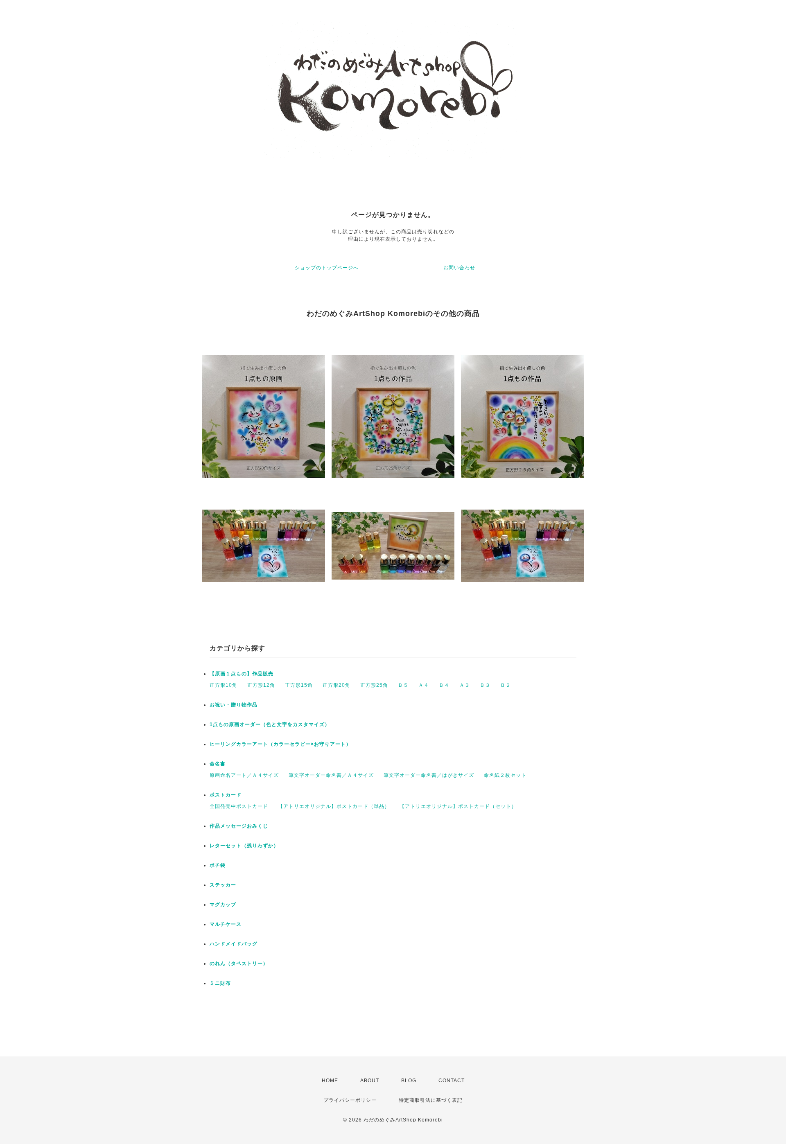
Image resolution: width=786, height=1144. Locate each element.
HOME (330, 1080)
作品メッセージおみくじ (239, 826)
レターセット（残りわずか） (244, 845)
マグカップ (223, 904)
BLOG (408, 1080)
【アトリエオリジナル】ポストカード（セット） (458, 806)
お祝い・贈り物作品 (233, 705)
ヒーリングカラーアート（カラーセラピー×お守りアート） (280, 744)
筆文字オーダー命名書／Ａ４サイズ (331, 775)
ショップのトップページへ (327, 268)
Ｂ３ (485, 685)
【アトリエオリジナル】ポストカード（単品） (334, 806)
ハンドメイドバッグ (233, 944)
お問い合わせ (459, 268)
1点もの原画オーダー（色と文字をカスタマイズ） (270, 724)
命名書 (218, 764)
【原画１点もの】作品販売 (241, 674)
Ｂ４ (444, 685)
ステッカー (223, 885)
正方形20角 (336, 685)
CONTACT (451, 1080)
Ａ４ (423, 685)
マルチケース (226, 924)
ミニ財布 (220, 983)
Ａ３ (464, 685)
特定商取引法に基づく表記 (431, 1100)
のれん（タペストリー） (239, 963)
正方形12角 (261, 685)
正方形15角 (299, 685)
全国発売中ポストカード (239, 806)
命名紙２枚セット (505, 775)
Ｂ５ (403, 685)
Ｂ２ (505, 685)
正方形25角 (374, 685)
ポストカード (226, 795)
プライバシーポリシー (350, 1100)
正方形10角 (223, 685)
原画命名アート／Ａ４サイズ (244, 775)
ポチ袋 (218, 865)
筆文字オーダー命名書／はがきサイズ (429, 775)
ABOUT (369, 1080)
